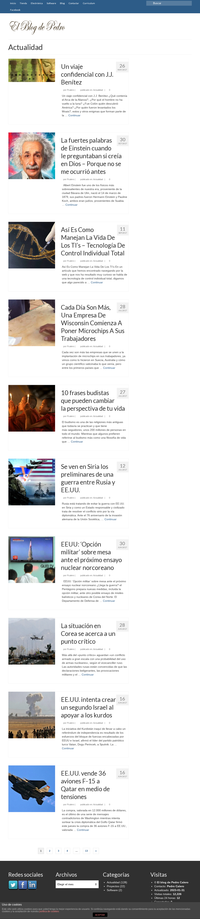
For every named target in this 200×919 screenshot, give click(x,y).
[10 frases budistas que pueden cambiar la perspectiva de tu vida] (31, 408)
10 (47, 75)
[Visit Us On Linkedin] (32, 884)
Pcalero (70, 90)
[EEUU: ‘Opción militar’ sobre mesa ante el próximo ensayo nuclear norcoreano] (31, 559)
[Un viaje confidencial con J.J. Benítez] (31, 70)
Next (58, 70)
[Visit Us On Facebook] (22, 884)
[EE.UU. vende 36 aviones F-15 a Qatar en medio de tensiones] (31, 788)
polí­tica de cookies (49, 911)
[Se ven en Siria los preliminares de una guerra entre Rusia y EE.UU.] (31, 482)
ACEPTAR (100, 915)
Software (112, 890)
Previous (5, 70)
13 (33, 79)
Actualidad (98, 90)
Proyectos (113, 886)
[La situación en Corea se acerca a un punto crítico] (31, 641)
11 (51, 75)
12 (29, 79)
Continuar (74, 115)
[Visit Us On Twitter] (13, 884)
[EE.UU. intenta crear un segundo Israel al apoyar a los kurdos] (31, 715)
